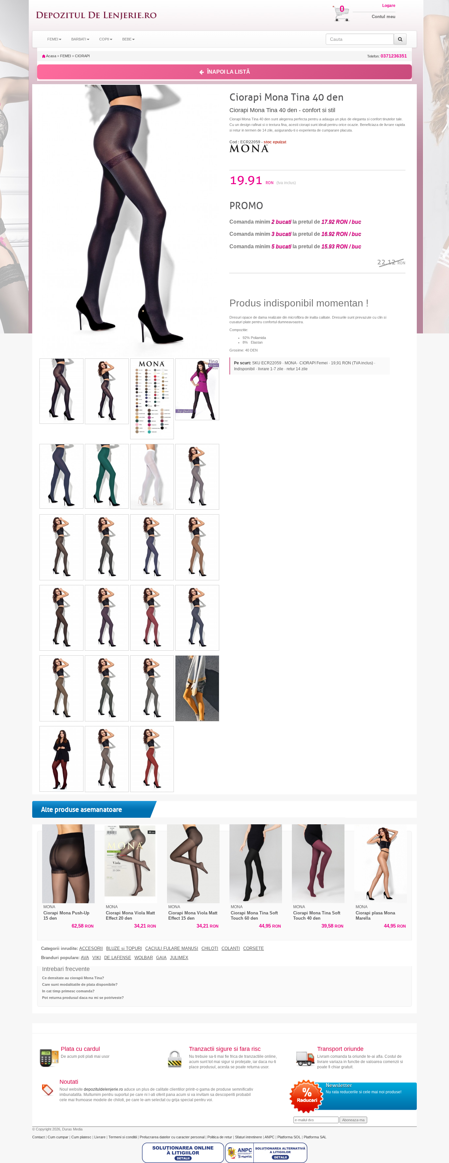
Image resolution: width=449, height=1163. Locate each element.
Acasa (50, 56)
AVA (85, 958)
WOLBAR (143, 958)
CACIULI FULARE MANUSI (171, 948)
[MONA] (249, 148)
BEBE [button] (126, 39)
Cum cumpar (58, 1137)
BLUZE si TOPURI (124, 948)
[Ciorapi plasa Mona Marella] (380, 863)
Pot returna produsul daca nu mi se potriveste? (83, 998)
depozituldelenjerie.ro (103, 1089)
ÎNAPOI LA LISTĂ (228, 72)
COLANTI (231, 948)
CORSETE (253, 948)
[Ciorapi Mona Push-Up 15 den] (68, 863)
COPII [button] (104, 39)
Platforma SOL (289, 1137)
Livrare (100, 1137)
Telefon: (387, 56)
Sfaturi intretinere (249, 1137)
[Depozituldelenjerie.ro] (96, 15)
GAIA (161, 958)
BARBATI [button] (78, 39)
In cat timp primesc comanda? (68, 991)
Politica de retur (220, 1137)
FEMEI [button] (52, 39)
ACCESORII (91, 948)
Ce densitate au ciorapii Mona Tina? (73, 978)
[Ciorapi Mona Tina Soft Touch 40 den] (318, 863)
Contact (39, 1137)
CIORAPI (82, 56)
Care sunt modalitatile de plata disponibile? (80, 984)
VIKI (96, 958)
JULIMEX (179, 958)
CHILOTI (209, 948)
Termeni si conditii (123, 1137)
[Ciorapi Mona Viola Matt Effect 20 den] (131, 863)
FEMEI (65, 56)
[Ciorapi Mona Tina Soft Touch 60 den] (255, 863)
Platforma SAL (315, 1137)
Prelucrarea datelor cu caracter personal (172, 1137)
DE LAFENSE (117, 958)
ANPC (269, 1137)
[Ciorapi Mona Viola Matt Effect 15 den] (193, 863)
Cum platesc (81, 1137)
